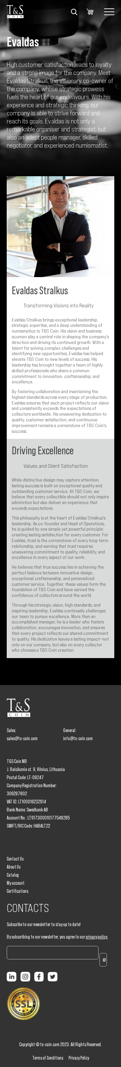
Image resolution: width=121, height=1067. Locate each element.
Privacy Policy (79, 1058)
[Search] (74, 12)
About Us (14, 867)
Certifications (17, 891)
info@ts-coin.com (78, 738)
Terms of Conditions (47, 1058)
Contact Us (15, 859)
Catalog (13, 875)
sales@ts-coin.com (22, 738)
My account (16, 883)
